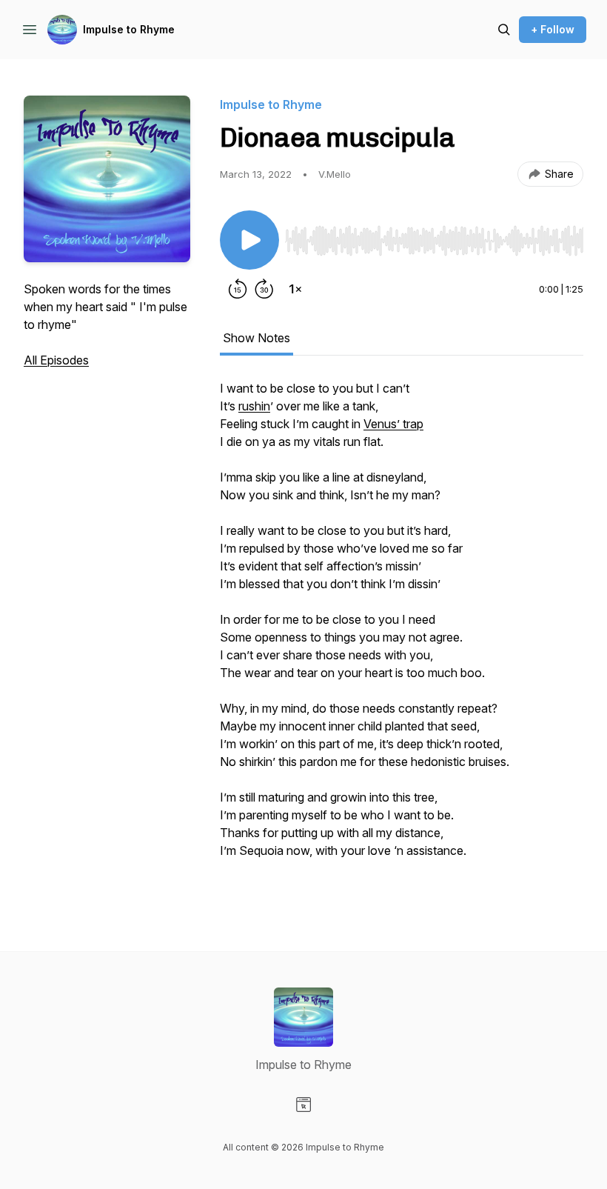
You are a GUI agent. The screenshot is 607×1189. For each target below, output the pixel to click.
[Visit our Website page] (303, 1104)
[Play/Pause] (249, 240)
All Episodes (56, 360)
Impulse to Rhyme (129, 29)
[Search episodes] (504, 30)
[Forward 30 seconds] (264, 289)
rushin (254, 406)
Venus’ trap (393, 423)
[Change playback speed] (295, 289)
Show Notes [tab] (256, 337)
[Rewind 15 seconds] (237, 289)
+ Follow (552, 29)
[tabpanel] (401, 635)
